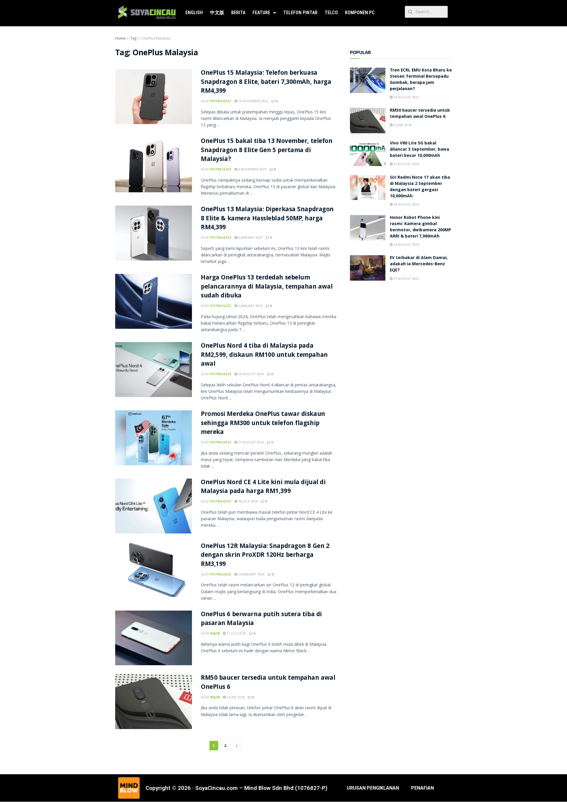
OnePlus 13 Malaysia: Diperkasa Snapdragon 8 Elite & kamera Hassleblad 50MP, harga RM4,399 (267, 219)
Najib (215, 633)
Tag (133, 38)
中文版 (217, 12)
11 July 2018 (236, 633)
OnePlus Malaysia (155, 38)
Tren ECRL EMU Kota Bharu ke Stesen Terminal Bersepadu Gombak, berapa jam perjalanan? (421, 80)
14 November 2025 (252, 101)
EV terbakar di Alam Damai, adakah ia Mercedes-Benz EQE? (419, 264)
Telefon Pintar (300, 12)
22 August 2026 (405, 164)
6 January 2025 (250, 305)
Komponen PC (360, 12)
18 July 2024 (247, 501)
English (194, 12)
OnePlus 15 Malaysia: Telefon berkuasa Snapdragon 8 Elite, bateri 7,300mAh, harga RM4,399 (266, 82)
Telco (331, 12)
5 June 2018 (235, 697)
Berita (238, 12)
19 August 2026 (405, 278)
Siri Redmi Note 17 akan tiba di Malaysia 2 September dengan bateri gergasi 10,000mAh (420, 187)
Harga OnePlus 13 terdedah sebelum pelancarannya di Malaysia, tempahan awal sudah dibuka (267, 287)
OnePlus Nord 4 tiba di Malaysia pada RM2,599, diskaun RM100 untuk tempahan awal (264, 355)
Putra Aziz (220, 101)
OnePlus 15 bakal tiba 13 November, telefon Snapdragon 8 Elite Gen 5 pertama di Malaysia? (267, 150)
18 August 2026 (405, 204)
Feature (261, 12)
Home (120, 38)
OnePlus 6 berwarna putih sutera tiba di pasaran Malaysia (261, 619)
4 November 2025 (251, 169)
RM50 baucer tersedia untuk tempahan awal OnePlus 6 (268, 683)
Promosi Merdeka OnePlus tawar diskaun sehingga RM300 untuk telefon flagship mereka (263, 423)
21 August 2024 (250, 442)
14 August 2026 (405, 97)
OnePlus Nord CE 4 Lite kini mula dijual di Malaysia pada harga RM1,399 (263, 487)
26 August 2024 (250, 374)
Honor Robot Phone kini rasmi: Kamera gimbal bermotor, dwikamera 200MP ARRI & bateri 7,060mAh (420, 227)
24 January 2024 (250, 574)
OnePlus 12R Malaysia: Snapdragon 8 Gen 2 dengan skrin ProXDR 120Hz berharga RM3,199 (265, 555)
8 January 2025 (250, 237)
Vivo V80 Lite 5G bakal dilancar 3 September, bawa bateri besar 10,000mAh (419, 150)
